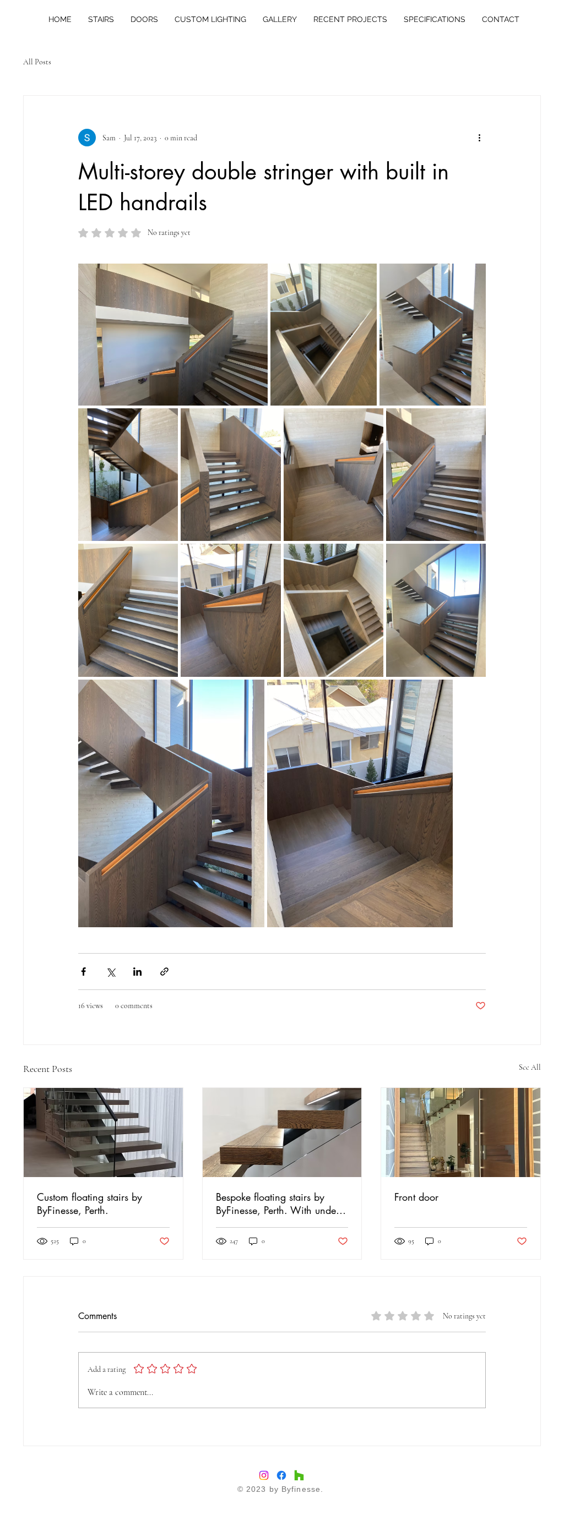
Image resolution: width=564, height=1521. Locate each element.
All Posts (37, 62)
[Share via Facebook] (83, 971)
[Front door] (460, 1132)
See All (530, 1067)
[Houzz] (299, 1475)
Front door (416, 1196)
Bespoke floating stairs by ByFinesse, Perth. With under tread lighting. (277, 1203)
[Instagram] (264, 1475)
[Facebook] (281, 1475)
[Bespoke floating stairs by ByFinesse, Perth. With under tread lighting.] (282, 1132)
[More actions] (479, 137)
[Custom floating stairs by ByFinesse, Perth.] (103, 1132)
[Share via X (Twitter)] (110, 971)
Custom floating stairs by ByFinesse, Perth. (89, 1203)
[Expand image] (173, 335)
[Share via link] (164, 971)
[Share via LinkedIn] (137, 971)
